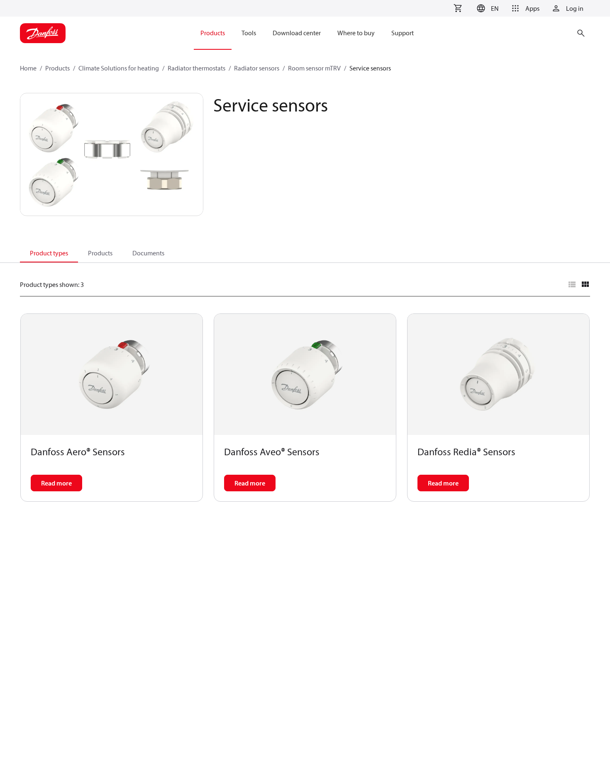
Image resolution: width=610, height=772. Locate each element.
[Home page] (43, 33)
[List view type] (572, 284)
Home (28, 68)
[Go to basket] (457, 8)
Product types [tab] (49, 253)
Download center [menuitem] (297, 33)
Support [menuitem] (402, 33)
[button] (486, 8)
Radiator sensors (256, 68)
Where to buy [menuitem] (356, 33)
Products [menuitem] (212, 33)
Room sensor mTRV (314, 68)
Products (57, 68)
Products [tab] (100, 253)
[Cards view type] (585, 284)
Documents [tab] (148, 253)
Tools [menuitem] (249, 33)
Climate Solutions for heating (118, 68)
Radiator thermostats (196, 68)
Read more (56, 483)
